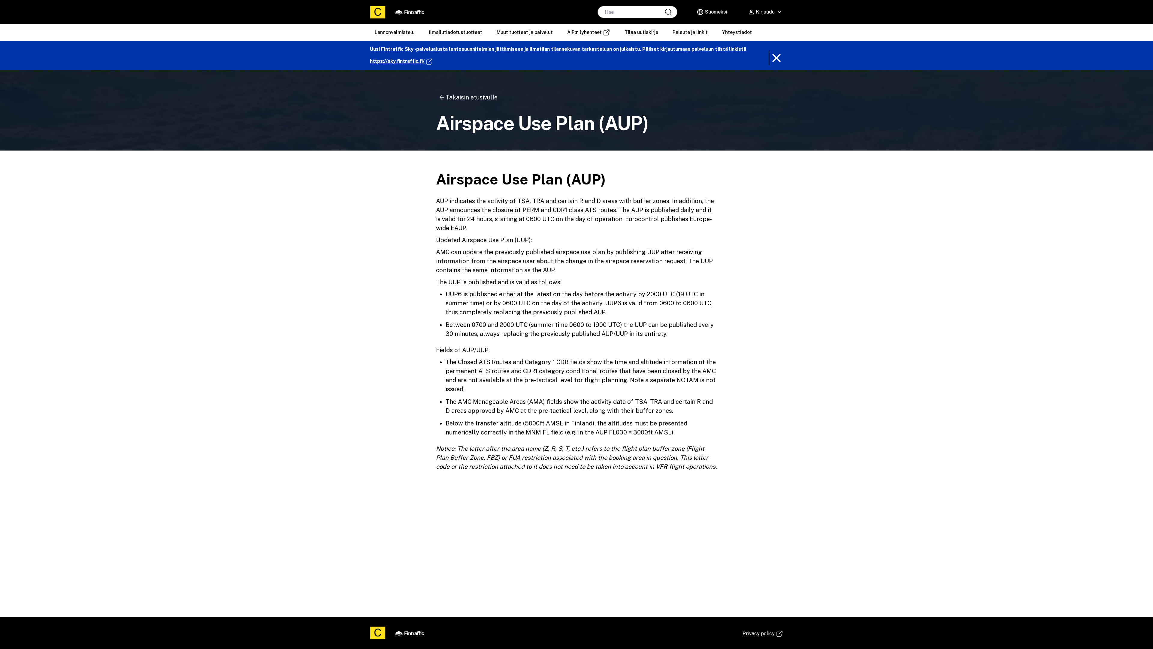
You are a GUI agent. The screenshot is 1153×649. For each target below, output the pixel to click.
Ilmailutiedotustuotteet (455, 32)
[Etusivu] (378, 12)
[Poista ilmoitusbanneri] (776, 58)
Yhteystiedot (737, 32)
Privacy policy (763, 634)
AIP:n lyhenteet (591, 32)
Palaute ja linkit (690, 32)
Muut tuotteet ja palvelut (525, 32)
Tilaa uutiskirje (641, 32)
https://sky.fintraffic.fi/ (401, 61)
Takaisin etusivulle (472, 97)
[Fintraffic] (410, 12)
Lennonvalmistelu (395, 32)
